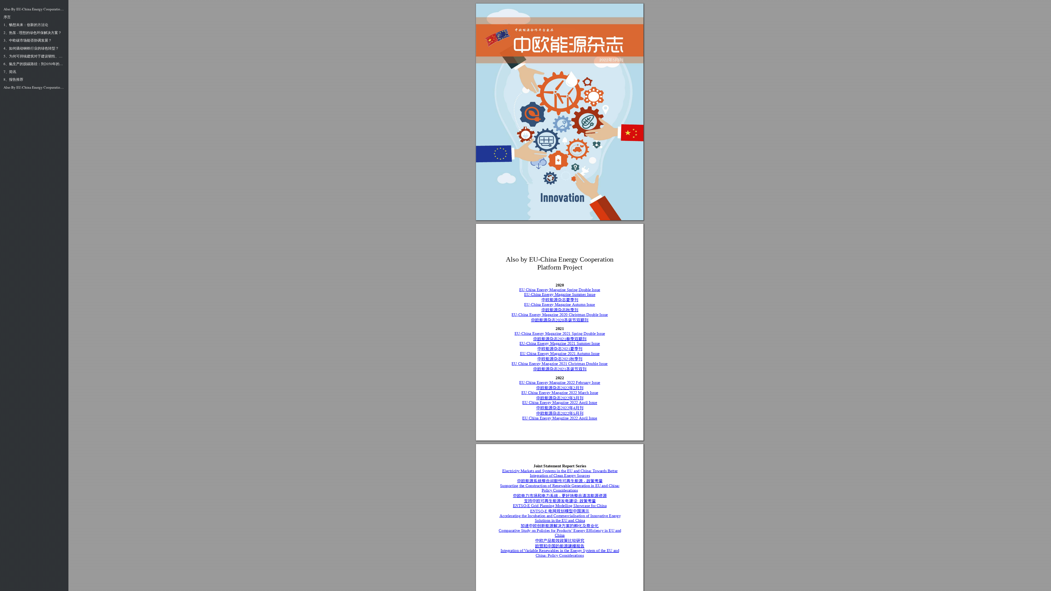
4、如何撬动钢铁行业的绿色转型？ (31, 48)
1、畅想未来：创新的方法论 (26, 25)
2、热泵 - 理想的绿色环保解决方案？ (33, 33)
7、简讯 (10, 72)
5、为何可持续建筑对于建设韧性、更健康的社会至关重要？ (34, 56)
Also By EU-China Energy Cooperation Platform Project (34, 9)
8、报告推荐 (13, 79)
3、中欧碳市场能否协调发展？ (28, 40)
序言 (7, 17)
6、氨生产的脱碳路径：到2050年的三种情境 (34, 64)
